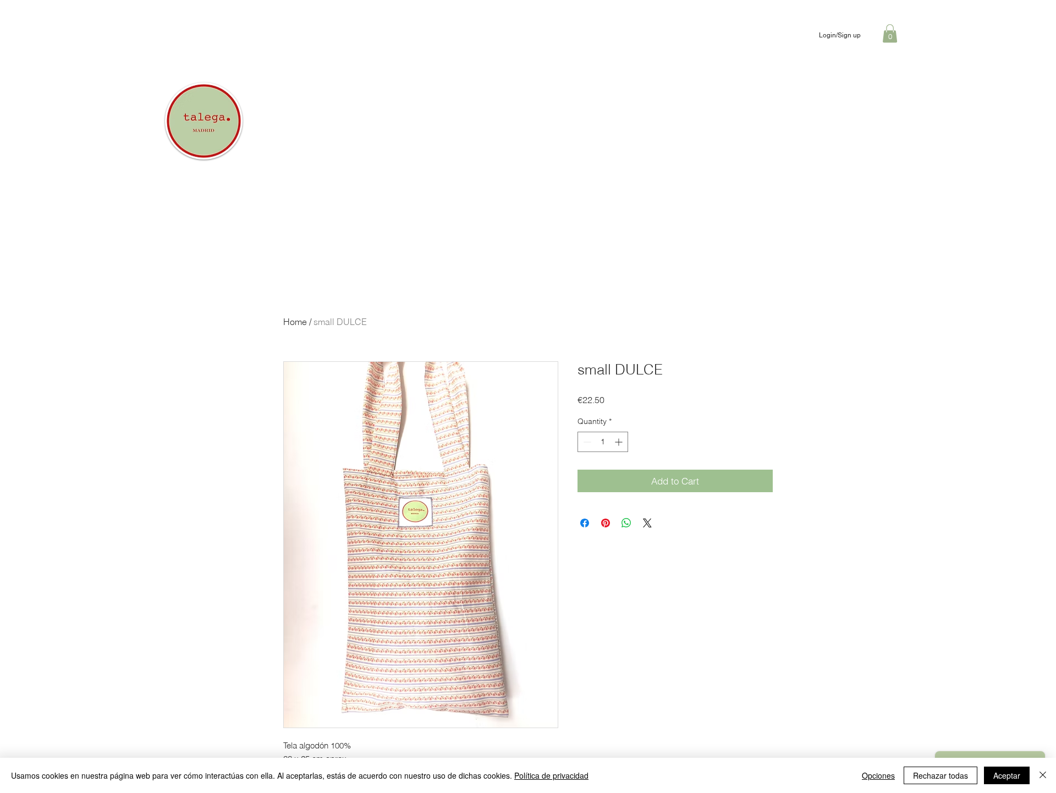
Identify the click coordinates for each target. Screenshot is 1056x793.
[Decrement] (586, 441)
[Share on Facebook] (584, 523)
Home (295, 321)
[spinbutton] (603, 441)
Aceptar (1006, 775)
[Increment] (619, 441)
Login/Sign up (840, 35)
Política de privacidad (551, 775)
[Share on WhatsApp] (626, 523)
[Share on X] (647, 523)
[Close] (1042, 775)
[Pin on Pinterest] (605, 523)
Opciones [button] (878, 775)
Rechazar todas (940, 775)
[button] (890, 33)
